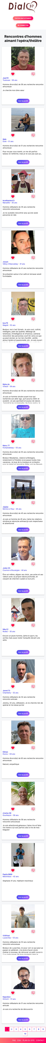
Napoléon (7, 997)
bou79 (5, 323)
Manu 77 (6, 445)
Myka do (6, 384)
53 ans (15, 938)
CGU (19, 1040)
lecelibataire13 (8, 200)
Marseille (6, 203)
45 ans (18, 509)
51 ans (10, 141)
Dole (4, 141)
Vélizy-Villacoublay (10, 264)
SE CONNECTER (23, 25)
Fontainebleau (8, 448)
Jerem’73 (6, 690)
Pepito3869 (7, 874)
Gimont (6, 999)
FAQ (14, 1040)
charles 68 (7, 813)
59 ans (12, 386)
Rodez (5, 631)
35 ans (14, 203)
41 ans (22, 264)
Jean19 (5, 78)
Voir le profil (23, 101)
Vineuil (5, 386)
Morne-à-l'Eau (8, 509)
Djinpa (5, 752)
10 (25, 1034)
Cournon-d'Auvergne (11, 570)
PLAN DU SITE (29, 1040)
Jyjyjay (5, 507)
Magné (5, 325)
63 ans (12, 754)
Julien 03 (6, 568)
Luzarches (7, 938)
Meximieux (7, 876)
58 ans (16, 815)
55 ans (18, 448)
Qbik (4, 139)
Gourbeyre (7, 815)
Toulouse (6, 80)
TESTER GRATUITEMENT (23, 18)
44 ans (24, 570)
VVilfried (6, 936)
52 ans (12, 325)
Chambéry (7, 693)
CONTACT (40, 1040)
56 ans (14, 80)
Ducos (5, 754)
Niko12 (5, 629)
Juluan (5, 262)
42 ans (16, 876)
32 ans (15, 693)
